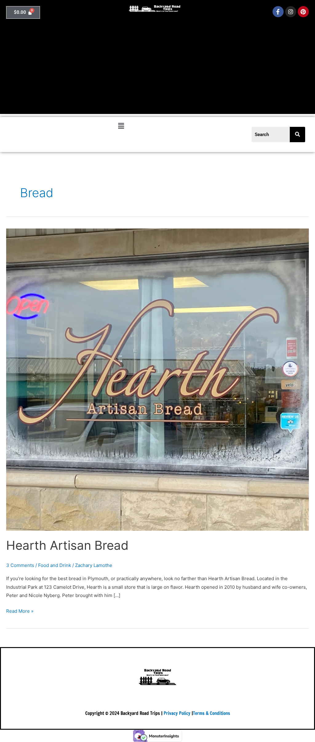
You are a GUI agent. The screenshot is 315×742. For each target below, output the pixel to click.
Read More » (20, 610)
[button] (121, 125)
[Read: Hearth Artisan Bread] (157, 379)
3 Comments (20, 565)
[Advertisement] (157, 71)
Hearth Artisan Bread (67, 545)
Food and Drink (54, 565)
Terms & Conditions (211, 713)
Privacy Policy (177, 713)
